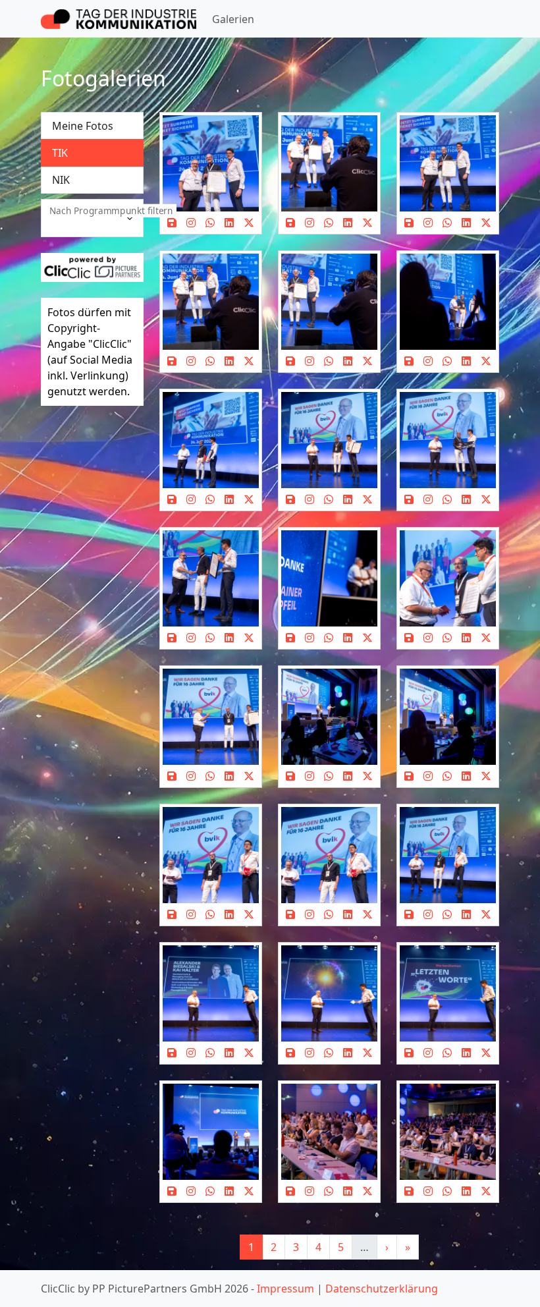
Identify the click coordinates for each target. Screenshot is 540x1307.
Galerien (233, 19)
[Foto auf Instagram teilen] (191, 222)
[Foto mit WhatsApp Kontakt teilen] (210, 222)
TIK (60, 153)
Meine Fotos (82, 126)
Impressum (285, 1288)
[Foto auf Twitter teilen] (248, 222)
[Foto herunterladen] (172, 222)
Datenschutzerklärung (381, 1288)
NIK (61, 180)
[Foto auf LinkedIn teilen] (228, 222)
